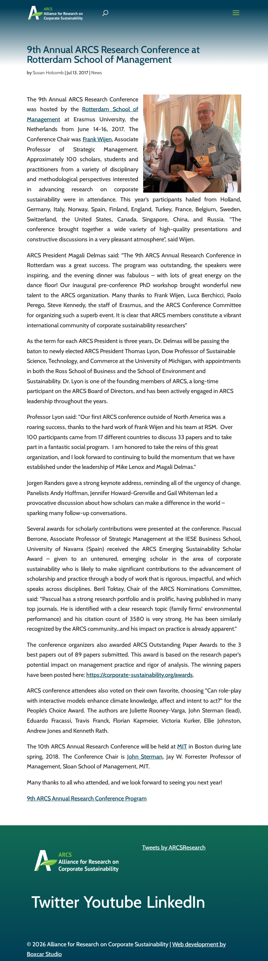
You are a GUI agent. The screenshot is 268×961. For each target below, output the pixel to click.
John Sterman (144, 756)
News (96, 73)
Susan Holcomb (48, 73)
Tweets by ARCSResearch (174, 847)
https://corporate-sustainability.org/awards (139, 674)
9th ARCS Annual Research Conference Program (87, 798)
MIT (182, 746)
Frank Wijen (97, 139)
